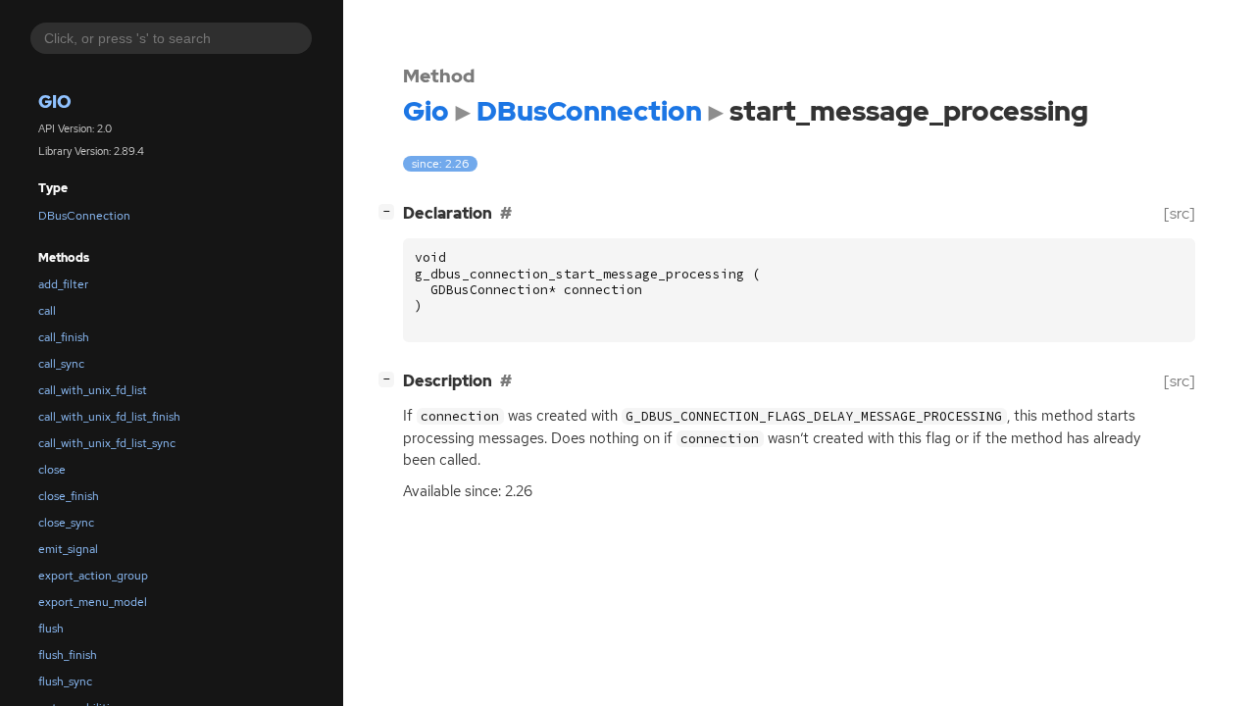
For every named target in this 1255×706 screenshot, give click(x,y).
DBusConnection (84, 216)
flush (51, 628)
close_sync (66, 522)
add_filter (63, 284)
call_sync (61, 364)
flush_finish (67, 655)
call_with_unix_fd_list (92, 390)
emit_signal (68, 549)
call (47, 311)
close (52, 470)
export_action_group (93, 575)
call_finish (63, 337)
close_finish (68, 496)
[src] (1179, 213)
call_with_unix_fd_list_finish (109, 417)
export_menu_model (92, 602)
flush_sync (65, 681)
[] (390, 211)
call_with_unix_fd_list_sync (107, 443)
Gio (55, 101)
